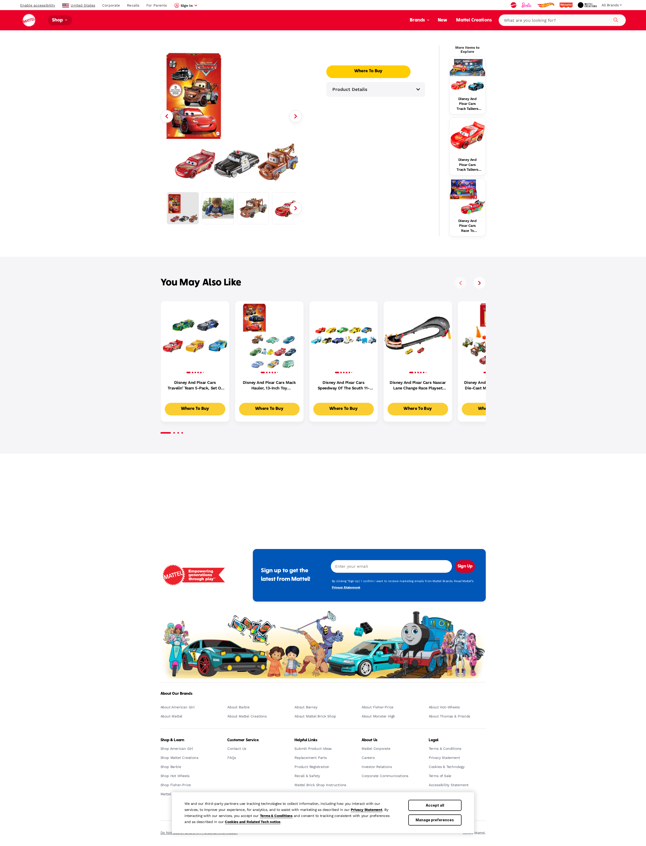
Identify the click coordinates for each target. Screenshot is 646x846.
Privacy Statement (366, 810)
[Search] (615, 19)
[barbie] (527, 5)
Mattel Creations (474, 20)
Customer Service (243, 740)
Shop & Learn (172, 740)
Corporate (111, 5)
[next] (479, 283)
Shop (58, 20)
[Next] (295, 116)
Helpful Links (305, 740)
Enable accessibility (37, 5)
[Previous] (166, 116)
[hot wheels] (546, 5)
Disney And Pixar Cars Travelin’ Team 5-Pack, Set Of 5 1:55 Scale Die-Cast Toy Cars (195, 385)
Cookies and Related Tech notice (252, 822)
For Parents (156, 5)
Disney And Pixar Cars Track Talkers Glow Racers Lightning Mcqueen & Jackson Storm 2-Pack (467, 104)
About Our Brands (176, 693)
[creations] (588, 5)
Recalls (133, 5)
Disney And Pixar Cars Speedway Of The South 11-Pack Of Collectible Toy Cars (343, 385)
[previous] (460, 283)
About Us (370, 740)
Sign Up (464, 566)
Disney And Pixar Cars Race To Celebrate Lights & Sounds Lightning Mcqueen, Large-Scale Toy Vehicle (467, 226)
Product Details (349, 89)
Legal (434, 740)
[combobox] (562, 20)
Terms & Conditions (276, 816)
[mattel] (514, 5)
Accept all (435, 805)
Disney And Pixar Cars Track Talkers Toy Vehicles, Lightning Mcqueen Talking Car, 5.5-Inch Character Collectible (467, 165)
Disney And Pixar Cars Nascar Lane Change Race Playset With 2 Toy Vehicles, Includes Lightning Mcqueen (418, 385)
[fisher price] (566, 5)
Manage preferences (435, 820)
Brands (418, 20)
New (442, 20)
